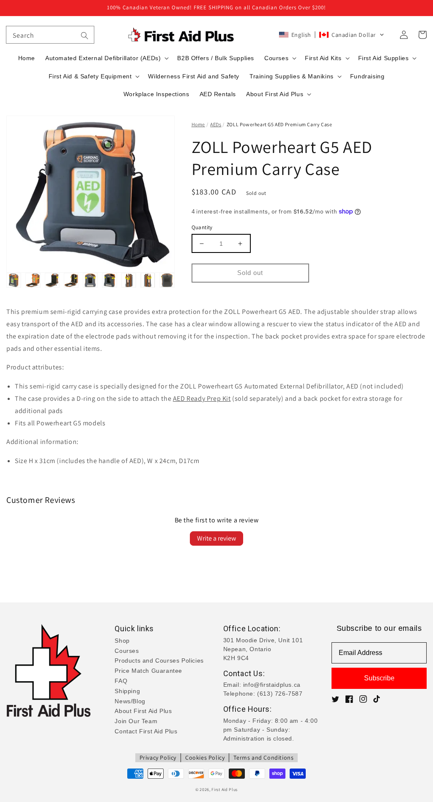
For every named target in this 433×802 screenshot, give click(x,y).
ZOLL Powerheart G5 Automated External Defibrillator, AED (269, 386)
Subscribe (379, 678)
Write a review (216, 538)
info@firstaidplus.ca (272, 684)
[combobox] (50, 34)
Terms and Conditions (263, 757)
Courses (127, 650)
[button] (331, 35)
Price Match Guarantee (148, 670)
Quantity (202, 227)
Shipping (127, 691)
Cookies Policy (205, 757)
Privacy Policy (158, 757)
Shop (122, 640)
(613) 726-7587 (279, 693)
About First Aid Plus (143, 711)
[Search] (84, 35)
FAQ (121, 680)
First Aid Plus (224, 789)
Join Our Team (136, 721)
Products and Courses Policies (159, 660)
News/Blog (130, 701)
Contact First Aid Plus (146, 731)
